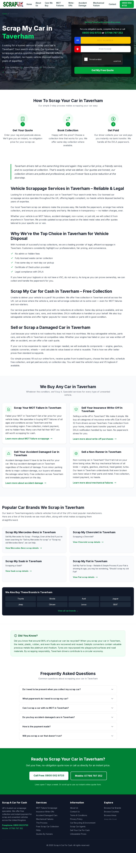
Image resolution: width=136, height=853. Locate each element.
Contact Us (75, 811)
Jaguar (115, 598)
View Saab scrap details (16, 571)
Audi (84, 598)
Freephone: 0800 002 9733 (15, 825)
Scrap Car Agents (78, 826)
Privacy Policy (76, 819)
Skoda (52, 598)
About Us (38, 4)
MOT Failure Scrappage (46, 808)
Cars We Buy (49, 4)
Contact (112, 4)
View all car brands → (68, 611)
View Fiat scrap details (83, 577)
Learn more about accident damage (24, 483)
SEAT (115, 604)
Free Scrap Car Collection (47, 826)
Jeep (20, 604)
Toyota (21, 598)
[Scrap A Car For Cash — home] (13, 4)
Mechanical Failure (98, 4)
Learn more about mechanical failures (93, 482)
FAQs (38, 830)
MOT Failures (60, 4)
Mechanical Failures (44, 819)
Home (29, 4)
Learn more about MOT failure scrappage (27, 438)
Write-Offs (71, 4)
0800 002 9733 (126, 4)
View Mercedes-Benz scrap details (22, 548)
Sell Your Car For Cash (80, 830)
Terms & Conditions (78, 815)
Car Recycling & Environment (82, 823)
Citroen (52, 604)
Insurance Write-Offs (45, 811)
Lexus (83, 604)
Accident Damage (83, 4)
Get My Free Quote (103, 70)
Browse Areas (110, 815)
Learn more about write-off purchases (93, 439)
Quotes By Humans (44, 834)
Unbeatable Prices (78, 834)
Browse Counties (111, 811)
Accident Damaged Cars (46, 815)
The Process (41, 823)
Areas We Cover (110, 819)
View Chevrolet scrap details (86, 542)
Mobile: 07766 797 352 (88, 775)
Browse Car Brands (112, 808)
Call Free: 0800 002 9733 (49, 775)
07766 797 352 (114, 32)
